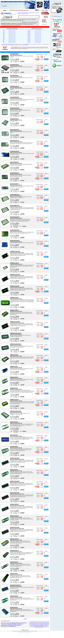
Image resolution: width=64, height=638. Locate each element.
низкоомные (9, 625)
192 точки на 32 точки (38, 38)
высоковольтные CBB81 (41, 623)
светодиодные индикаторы (32, 44)
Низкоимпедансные (46, 626)
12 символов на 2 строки (11, 31)
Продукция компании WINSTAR (6, 19)
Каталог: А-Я (18, 1)
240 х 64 (29, 41)
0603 (13, 624)
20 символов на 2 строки (11, 37)
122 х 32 (29, 30)
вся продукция (45, 44)
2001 (3, 36)
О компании (8, 1)
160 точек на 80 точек (38, 37)
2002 (3, 37)
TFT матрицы (39, 44)
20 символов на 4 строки (11, 38)
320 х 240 (29, 42)
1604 (3, 35)
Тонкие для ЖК (40, 626)
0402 (11, 624)
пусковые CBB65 (41, 624)
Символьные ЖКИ (11, 44)
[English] (3, 10)
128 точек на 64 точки (38, 32)
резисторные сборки (16, 625)
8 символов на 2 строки (11, 30)
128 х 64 (29, 32)
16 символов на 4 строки (11, 35)
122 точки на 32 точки (38, 30)
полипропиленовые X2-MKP (33, 623)
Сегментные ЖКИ (25, 44)
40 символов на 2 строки (11, 41)
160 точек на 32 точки (38, 36)
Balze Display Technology (5, 23)
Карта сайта (22, 1)
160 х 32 (29, 36)
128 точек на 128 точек (38, 31)
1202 (3, 31)
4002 (3, 41)
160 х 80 (29, 37)
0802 (3, 30)
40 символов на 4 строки (11, 42)
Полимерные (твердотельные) (34, 626)
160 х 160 (29, 35)
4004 (3, 42)
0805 (15, 624)
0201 (8, 624)
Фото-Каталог (13, 1)
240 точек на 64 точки (38, 41)
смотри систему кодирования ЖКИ (32, 22)
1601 (3, 32)
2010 (20, 624)
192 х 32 (29, 38)
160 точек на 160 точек (38, 35)
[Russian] (5, 10)
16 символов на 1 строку (11, 32)
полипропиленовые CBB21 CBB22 (44, 622)
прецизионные (4, 625)
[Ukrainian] (6, 10)
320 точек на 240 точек (38, 42)
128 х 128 (29, 31)
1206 (17, 624)
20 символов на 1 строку (11, 36)
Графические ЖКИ (4, 44)
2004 (3, 38)
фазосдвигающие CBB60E (35, 624)
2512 (22, 624)
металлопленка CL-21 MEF (35, 622)
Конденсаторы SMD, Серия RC (39, 627)
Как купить (27, 1)
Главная (3, 1)
